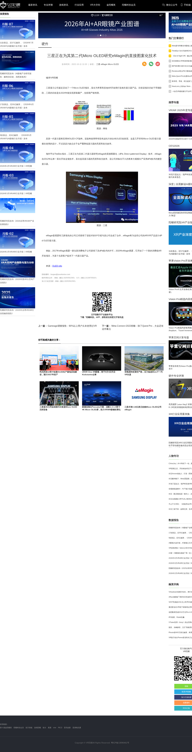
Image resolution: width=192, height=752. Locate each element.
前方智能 (29, 728)
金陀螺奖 (111, 5)
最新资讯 (32, 5)
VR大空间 (95, 5)
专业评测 (48, 5)
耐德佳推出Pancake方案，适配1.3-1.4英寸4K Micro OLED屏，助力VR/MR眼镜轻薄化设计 (101, 410)
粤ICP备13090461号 (120, 743)
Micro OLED (113, 64)
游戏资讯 (63, 5)
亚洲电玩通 (77, 728)
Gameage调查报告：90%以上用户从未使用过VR (67, 326)
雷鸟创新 (67, 728)
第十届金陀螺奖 (6, 728)
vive (54, 728)
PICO (60, 728)
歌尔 (44, 728)
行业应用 (79, 5)
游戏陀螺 (37, 728)
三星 (98, 64)
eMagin (104, 64)
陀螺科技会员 (128, 5)
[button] (98, 35)
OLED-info (57, 266)
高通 (49, 728)
